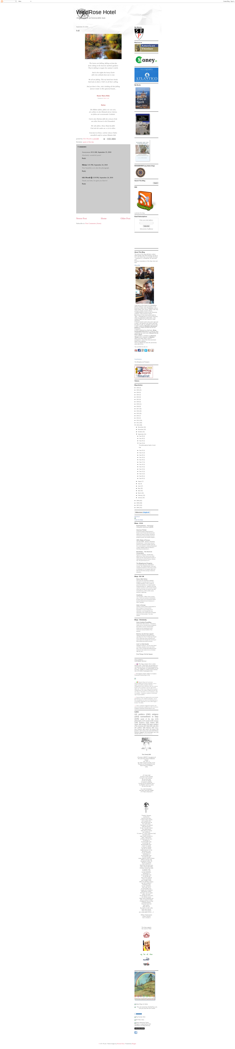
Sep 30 (141, 436)
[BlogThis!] (110, 139)
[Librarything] (149, 350)
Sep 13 (141, 469)
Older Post (125, 218)
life (150, 733)
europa (156, 721)
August (140, 481)
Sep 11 (141, 473)
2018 (137, 406)
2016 (137, 411)
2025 (137, 390)
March (140, 493)
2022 (137, 397)
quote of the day (88, 142)
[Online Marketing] (141, 1022)
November (141, 429)
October (140, 431)
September (141, 434)
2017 (137, 408)
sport (150, 731)
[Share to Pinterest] (115, 139)
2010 (137, 425)
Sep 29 (141, 438)
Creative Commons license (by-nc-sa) (145, 674)
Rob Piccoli (136, 516)
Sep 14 (141, 466)
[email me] (135, 350)
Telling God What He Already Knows (145, 635)
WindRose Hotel (96, 12)
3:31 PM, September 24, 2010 (97, 165)
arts (154, 726)
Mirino (84, 165)
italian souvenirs (144, 733)
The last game (140, 596)
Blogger (134, 1043)
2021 (137, 399)
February (140, 495)
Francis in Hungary (141, 554)
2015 (137, 413)
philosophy (138, 721)
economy (140, 726)
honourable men (151, 732)
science (144, 731)
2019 (137, 404)
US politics (139, 714)
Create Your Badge (138, 519)
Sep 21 (141, 452)
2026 (137, 387)
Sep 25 (141, 440)
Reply (84, 158)
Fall (140, 447)
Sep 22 (141, 450)
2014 (137, 415)
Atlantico (151, 337)
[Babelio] (152, 350)
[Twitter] (145, 350)
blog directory (146, 1025)
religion (155, 714)
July (139, 483)
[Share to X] (111, 139)
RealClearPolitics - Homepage (144, 526)
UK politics (138, 728)
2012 (137, 420)
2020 (137, 401)
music (136, 724)
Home (103, 218)
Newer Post (81, 218)
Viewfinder (139, 595)
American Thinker (141, 530)
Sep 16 (141, 464)
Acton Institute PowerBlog (143, 622)
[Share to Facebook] (113, 139)
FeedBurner (150, 229)
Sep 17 (141, 462)
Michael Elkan (121, 1043)
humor (147, 729)
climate (136, 733)
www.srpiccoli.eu (138, 344)
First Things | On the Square (144, 654)
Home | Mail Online (141, 579)
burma (154, 729)
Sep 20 (141, 455)
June (139, 486)
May (139, 488)
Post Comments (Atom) (93, 223)
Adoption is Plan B (141, 645)
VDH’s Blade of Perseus (143, 540)
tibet (148, 726)
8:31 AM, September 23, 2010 (101, 152)
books (144, 724)
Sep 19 (141, 457)
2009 (137, 500)
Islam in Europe (140, 605)
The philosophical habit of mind (147, 445)
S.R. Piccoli (86, 177)
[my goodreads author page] (142, 350)
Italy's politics (154, 724)
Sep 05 (141, 476)
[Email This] (108, 139)
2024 (137, 392)
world (148, 721)
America (141, 722)
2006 (137, 507)
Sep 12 (141, 471)
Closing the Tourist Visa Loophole (144, 527)
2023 (137, 394)
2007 (137, 505)
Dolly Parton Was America (143, 623)
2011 (137, 422)
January (140, 497)
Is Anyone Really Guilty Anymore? (144, 531)
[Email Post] (103, 139)
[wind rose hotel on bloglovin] (142, 513)
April (139, 490)
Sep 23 (141, 443)
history (152, 722)
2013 (137, 418)
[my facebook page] (139, 350)
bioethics (136, 731)
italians (148, 728)
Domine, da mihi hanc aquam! (145, 634)
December (141, 427)
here (154, 261)
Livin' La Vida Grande (142, 644)
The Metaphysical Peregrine (141, 362)
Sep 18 (141, 459)
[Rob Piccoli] (135, 518)
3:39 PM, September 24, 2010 (103, 177)
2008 (137, 503)
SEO (149, 1024)
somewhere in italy (149, 717)
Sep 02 (141, 478)
